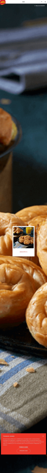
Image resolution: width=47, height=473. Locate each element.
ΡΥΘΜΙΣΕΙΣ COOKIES (23, 441)
